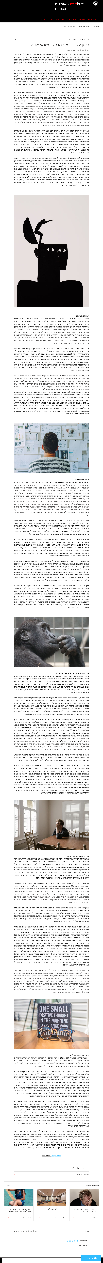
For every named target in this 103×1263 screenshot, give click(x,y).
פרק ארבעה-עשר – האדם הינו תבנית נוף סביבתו (85, 1210)
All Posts (96, 26)
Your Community (69, 26)
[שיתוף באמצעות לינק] (73, 1168)
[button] (7, 26)
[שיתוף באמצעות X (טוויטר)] (83, 1168)
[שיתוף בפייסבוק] (88, 1168)
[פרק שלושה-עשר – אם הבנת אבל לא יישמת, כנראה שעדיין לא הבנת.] (18, 1197)
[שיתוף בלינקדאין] (78, 1168)
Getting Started (84, 26)
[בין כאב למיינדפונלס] (51, 1197)
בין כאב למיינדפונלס (56, 1209)
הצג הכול (7, 1186)
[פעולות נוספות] (15, 39)
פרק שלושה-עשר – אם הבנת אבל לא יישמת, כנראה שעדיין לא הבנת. (20, 1210)
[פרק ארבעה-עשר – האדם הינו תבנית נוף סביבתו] (84, 1197)
